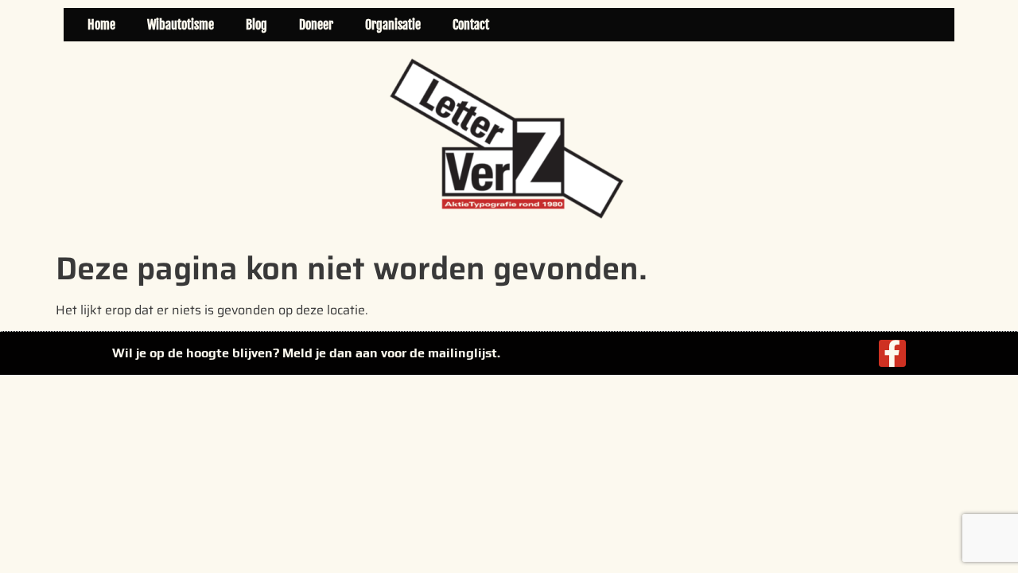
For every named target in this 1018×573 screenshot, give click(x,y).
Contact (471, 25)
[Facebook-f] (892, 353)
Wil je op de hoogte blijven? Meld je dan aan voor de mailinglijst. (306, 353)
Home (101, 25)
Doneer (316, 25)
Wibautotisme (180, 25)
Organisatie (393, 25)
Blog (256, 25)
